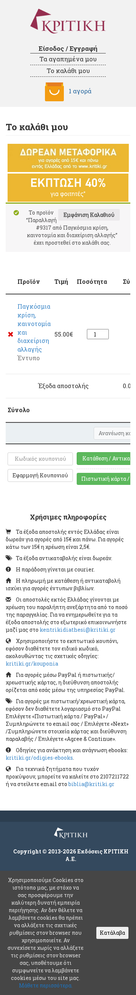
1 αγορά (80, 91)
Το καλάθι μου (68, 70)
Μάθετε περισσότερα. (46, 985)
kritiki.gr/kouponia (32, 663)
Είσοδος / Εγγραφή (68, 48)
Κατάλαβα (112, 932)
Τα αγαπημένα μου (68, 59)
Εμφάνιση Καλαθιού (88, 214)
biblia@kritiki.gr (91, 784)
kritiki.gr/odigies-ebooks (39, 757)
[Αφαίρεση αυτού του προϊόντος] (11, 334)
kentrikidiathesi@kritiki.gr (78, 629)
